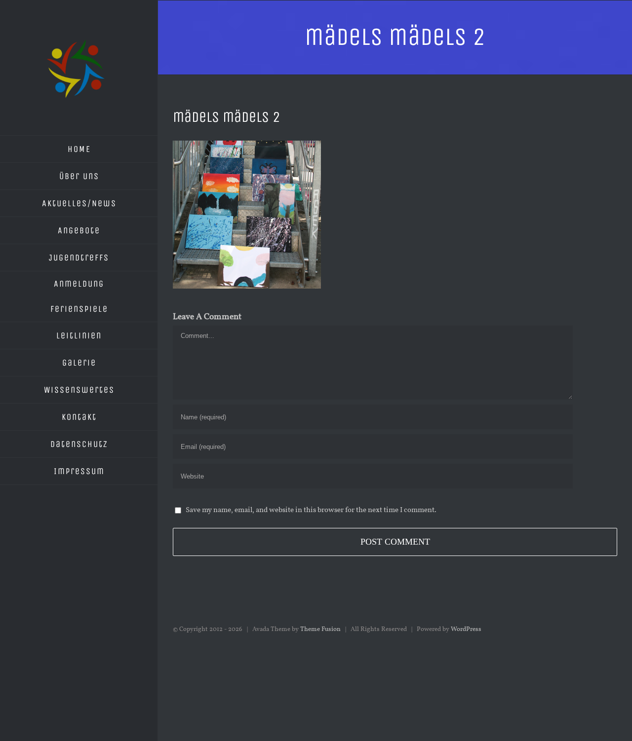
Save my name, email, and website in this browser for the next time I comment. (311, 510)
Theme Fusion (320, 629)
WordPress (466, 629)
